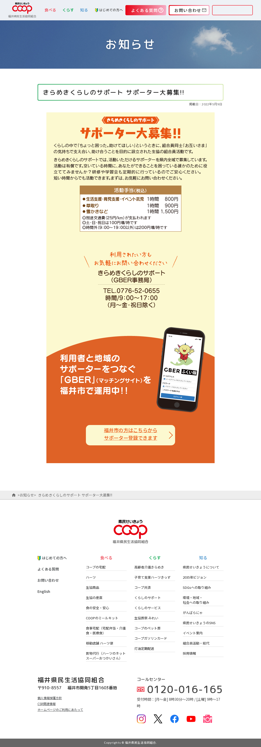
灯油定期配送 (144, 648)
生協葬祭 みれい (146, 618)
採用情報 (189, 653)
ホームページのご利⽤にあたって (60, 709)
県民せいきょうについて (201, 567)
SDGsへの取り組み (197, 587)
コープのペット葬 (147, 628)
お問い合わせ (48, 580)
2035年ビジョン (194, 577)
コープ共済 (142, 587)
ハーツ (91, 577)
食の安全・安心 (97, 607)
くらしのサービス (147, 607)
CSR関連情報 (46, 703)
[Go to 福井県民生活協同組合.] (14, 495)
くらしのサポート (147, 597)
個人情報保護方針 (49, 698)
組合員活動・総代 (196, 643)
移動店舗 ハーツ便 (99, 643)
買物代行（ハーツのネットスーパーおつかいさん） (106, 656)
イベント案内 (193, 633)
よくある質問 (48, 569)
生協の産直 (94, 597)
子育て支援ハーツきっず (152, 577)
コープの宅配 (96, 567)
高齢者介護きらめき (149, 567)
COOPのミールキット (102, 618)
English (43, 591)
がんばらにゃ (193, 612)
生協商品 (92, 587)
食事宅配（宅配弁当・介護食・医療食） (106, 630)
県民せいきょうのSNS (199, 622)
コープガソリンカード (150, 638)
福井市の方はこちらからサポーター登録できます (130, 434)
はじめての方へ (111, 10)
